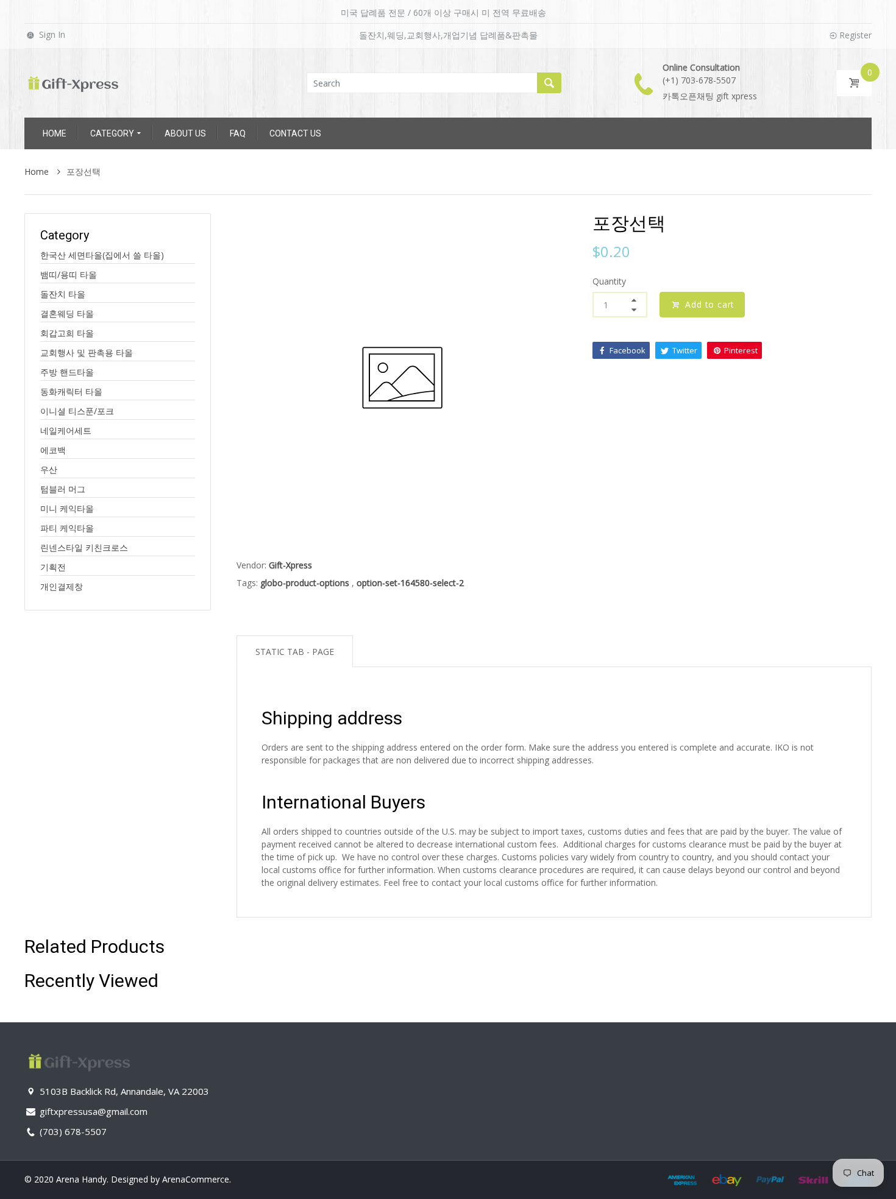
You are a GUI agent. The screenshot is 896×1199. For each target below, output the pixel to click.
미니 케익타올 (67, 508)
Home (37, 171)
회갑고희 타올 (67, 333)
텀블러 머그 (62, 489)
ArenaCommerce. (196, 1179)
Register (855, 35)
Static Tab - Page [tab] (294, 651)
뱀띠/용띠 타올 (68, 274)
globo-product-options (304, 583)
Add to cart (709, 304)
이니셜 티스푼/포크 (77, 411)
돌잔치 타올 (62, 294)
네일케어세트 (65, 430)
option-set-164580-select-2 (410, 583)
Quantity (609, 281)
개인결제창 (61, 586)
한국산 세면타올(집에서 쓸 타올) (102, 255)
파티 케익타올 (67, 528)
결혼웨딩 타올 (67, 313)
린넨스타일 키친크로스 (84, 547)
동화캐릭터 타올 (71, 391)
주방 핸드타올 (67, 372)
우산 (48, 469)
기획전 (53, 567)
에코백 (53, 450)
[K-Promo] (73, 82)
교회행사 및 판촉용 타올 (86, 352)
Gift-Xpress (290, 565)
